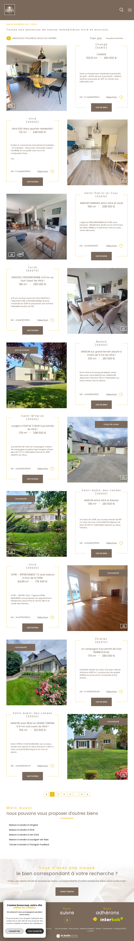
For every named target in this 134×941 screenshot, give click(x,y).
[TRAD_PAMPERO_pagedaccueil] (9, 14)
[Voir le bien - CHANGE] (36, 78)
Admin (98, 928)
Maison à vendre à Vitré (21, 829)
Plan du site (73, 928)
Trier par (96, 38)
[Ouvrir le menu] (130, 10)
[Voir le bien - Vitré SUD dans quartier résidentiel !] (97, 152)
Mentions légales (87, 928)
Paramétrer (14, 931)
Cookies (90, 931)
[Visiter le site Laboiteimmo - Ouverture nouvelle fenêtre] (67, 937)
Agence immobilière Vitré (17, 24)
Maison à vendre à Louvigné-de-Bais (29, 839)
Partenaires (107, 928)
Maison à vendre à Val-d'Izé (24, 834)
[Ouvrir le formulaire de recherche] (121, 10)
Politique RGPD (120, 928)
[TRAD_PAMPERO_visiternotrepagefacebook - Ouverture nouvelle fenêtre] (67, 920)
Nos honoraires (61, 928)
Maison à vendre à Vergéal (23, 824)
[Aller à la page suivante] (87, 794)
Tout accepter (35, 931)
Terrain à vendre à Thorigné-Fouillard (29, 844)
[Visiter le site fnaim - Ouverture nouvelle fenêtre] (95, 919)
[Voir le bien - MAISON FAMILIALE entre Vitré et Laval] (36, 227)
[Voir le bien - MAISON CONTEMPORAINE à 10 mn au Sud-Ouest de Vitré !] (97, 301)
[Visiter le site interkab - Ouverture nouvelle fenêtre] (111, 919)
